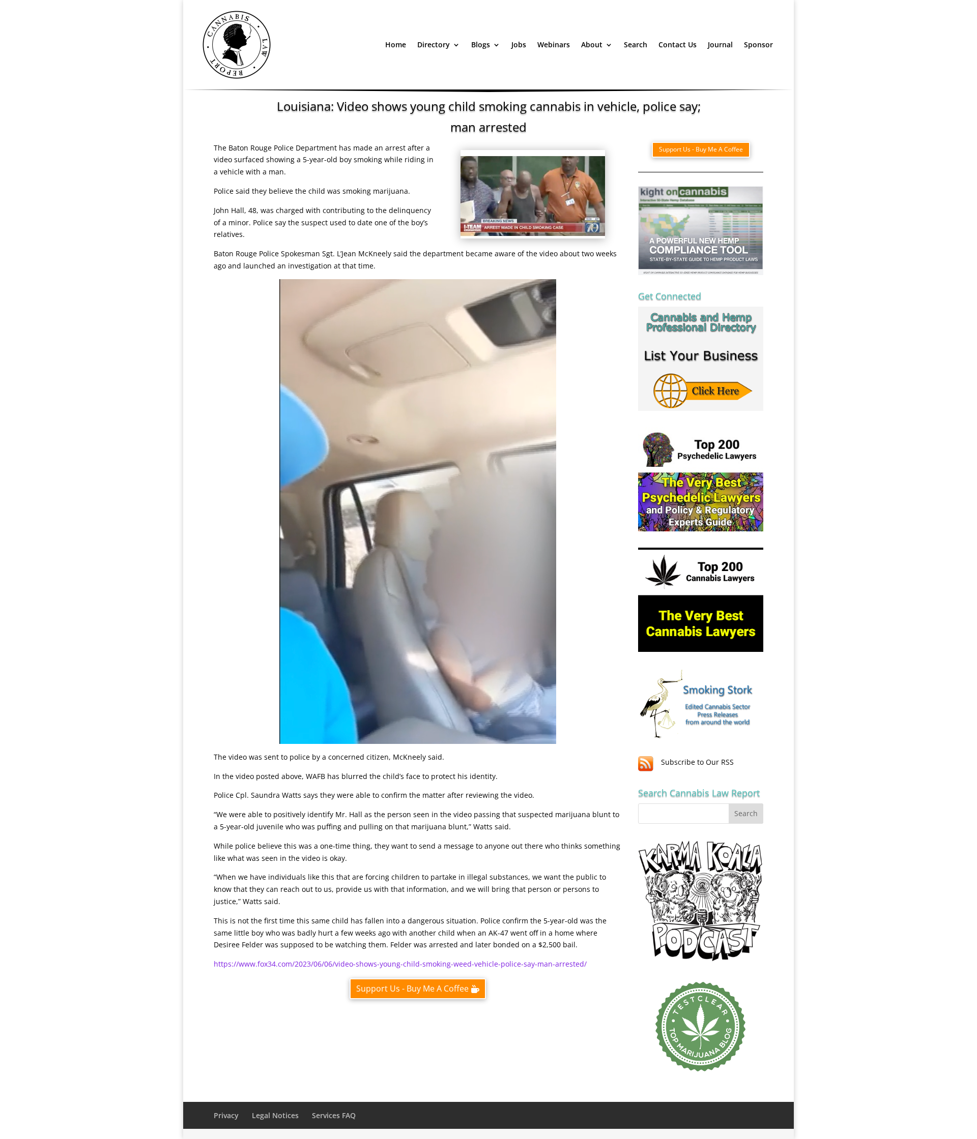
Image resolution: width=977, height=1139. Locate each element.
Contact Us (677, 44)
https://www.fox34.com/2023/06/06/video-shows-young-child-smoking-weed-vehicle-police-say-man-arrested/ (400, 964)
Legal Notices (275, 1115)
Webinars (553, 44)
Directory (433, 44)
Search (635, 44)
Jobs (518, 44)
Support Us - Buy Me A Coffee (412, 988)
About (591, 44)
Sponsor (758, 44)
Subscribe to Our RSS (697, 762)
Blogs (480, 44)
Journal (720, 44)
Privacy (226, 1115)
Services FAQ (334, 1115)
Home (395, 44)
